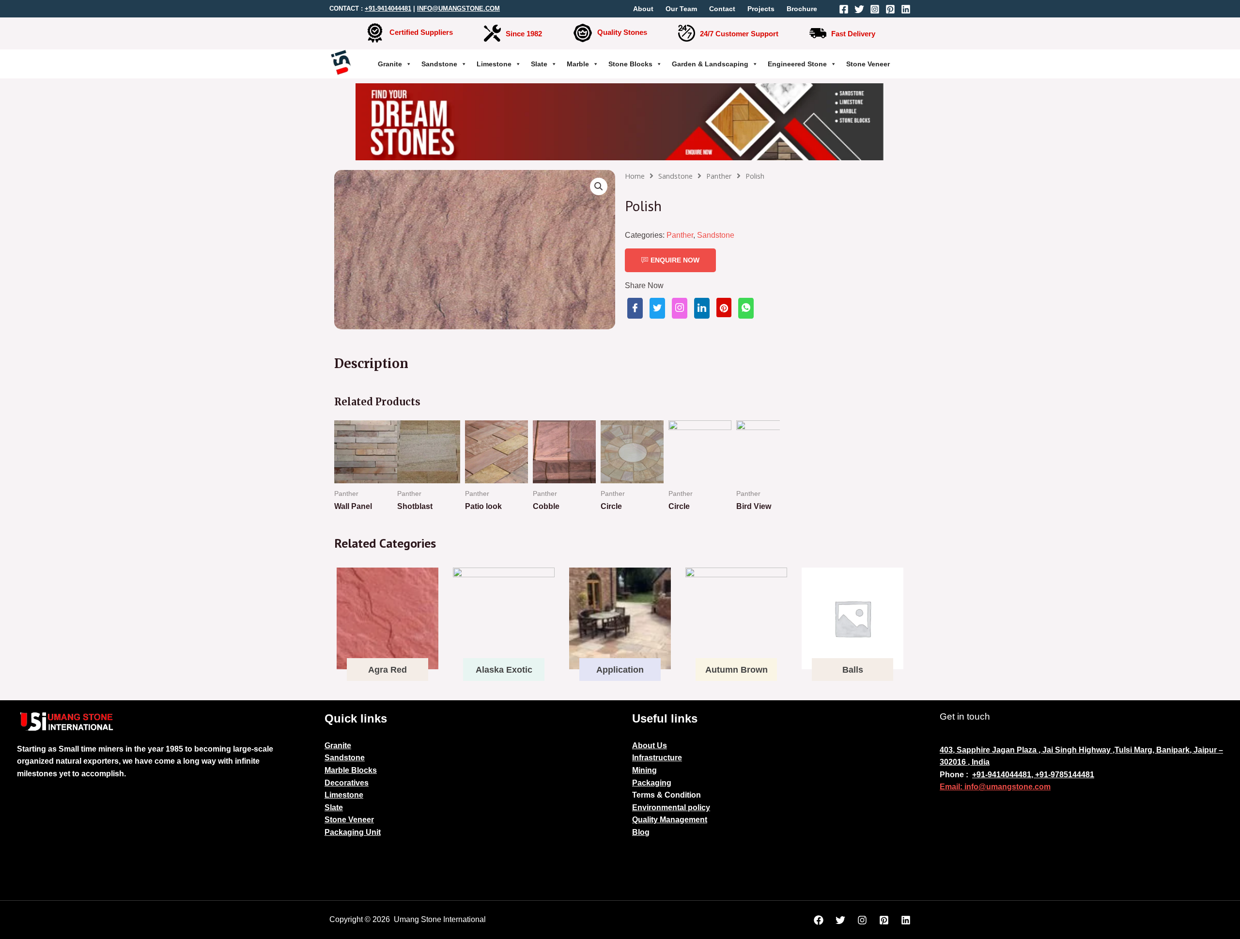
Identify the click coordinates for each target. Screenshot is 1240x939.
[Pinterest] (890, 9)
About (643, 9)
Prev (347, 473)
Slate (539, 64)
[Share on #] (635, 308)
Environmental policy (671, 807)
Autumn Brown (736, 670)
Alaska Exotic (504, 670)
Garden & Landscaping (710, 64)
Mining (644, 770)
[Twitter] (859, 9)
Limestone (494, 64)
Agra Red (387, 670)
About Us (649, 745)
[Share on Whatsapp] (746, 308)
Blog (641, 832)
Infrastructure (657, 758)
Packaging (651, 783)
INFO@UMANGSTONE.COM (458, 8)
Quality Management (669, 820)
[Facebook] (844, 9)
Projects (761, 9)
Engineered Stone (797, 64)
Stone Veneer (868, 64)
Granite (390, 64)
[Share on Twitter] (657, 308)
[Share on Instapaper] (679, 308)
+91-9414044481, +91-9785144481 (1033, 774)
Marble (578, 64)
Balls (852, 670)
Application (620, 670)
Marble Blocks (351, 770)
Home (635, 176)
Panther (719, 176)
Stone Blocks (630, 64)
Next (767, 473)
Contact (722, 9)
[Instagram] (875, 9)
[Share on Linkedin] (702, 308)
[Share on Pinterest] (724, 307)
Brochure (802, 9)
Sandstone (439, 64)
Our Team (681, 9)
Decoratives (347, 783)
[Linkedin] (906, 9)
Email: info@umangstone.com (995, 787)
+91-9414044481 (388, 8)
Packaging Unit (353, 832)
